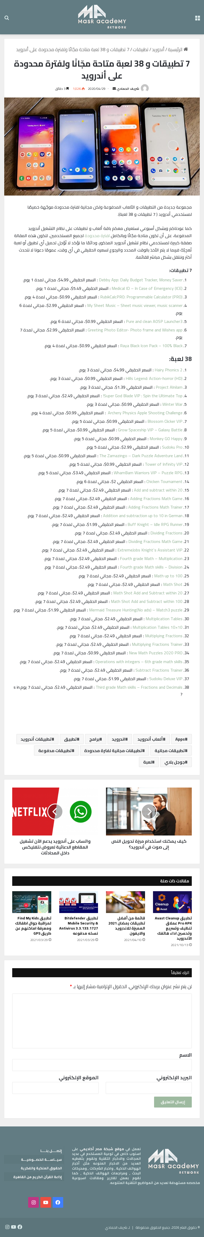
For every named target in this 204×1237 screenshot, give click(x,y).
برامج (94, 739)
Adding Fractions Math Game (156, 498)
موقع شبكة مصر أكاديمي (102, 1149)
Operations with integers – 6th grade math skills (138, 662)
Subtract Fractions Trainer (158, 670)
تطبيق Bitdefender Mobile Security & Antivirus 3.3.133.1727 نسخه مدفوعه (78, 926)
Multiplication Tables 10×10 (157, 627)
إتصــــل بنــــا (51, 1150)
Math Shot (172, 584)
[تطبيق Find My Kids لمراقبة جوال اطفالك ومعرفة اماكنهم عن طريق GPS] (31, 902)
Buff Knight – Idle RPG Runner (155, 524)
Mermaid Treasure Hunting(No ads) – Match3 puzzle (135, 610)
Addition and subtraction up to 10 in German (142, 516)
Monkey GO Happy (166, 439)
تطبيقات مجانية (170, 751)
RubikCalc (108, 297)
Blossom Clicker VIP (164, 421)
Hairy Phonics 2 (168, 370)
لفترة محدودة (97, 236)
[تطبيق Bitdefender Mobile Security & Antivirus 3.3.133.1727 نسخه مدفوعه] (78, 902)
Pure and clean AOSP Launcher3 (154, 321)
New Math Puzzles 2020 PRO (155, 653)
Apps (180, 739)
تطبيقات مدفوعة (55, 751)
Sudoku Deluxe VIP (165, 679)
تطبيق (70, 739)
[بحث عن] (6, 19)
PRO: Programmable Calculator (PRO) (149, 297)
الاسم (185, 1055)
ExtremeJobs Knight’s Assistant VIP (149, 550)
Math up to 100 (168, 576)
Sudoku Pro (172, 447)
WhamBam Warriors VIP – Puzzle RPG (148, 473)
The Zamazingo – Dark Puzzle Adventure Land (140, 456)
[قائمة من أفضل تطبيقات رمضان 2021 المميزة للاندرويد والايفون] (125, 902)
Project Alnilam (169, 387)
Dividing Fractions (166, 533)
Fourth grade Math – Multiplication (151, 558)
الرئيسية (176, 49)
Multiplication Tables (164, 619)
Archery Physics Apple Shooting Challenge (144, 413)
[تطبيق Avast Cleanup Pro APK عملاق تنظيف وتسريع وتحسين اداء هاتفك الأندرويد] (172, 902)
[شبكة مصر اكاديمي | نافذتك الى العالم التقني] (102, 17)
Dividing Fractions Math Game (155, 541)
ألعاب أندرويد (150, 739)
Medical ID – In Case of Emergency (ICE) (147, 288)
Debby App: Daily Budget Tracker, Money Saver (140, 280)
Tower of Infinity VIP (163, 464)
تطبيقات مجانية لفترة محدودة (113, 751)
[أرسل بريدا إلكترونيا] (114, 89)
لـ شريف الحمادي (117, 1227)
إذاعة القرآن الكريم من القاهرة (37, 1177)
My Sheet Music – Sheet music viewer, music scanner (134, 305)
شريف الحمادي (128, 89)
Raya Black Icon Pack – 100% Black (151, 346)
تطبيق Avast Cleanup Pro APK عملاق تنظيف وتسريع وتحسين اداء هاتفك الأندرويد (173, 928)
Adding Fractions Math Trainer (155, 507)
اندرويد (118, 739)
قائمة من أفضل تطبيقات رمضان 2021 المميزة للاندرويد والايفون (126, 926)
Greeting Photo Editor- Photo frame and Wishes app (135, 330)
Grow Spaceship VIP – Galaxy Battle (150, 430)
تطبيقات (140, 49)
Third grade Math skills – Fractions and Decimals (139, 687)
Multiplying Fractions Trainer (157, 644)
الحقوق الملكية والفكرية (41, 1168)
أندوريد (158, 49)
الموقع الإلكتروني (79, 1077)
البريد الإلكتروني (174, 1077)
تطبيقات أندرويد (36, 739)
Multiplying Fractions (163, 636)
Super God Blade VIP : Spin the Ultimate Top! (142, 396)
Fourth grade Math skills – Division (151, 567)
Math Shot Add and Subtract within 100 (146, 601)
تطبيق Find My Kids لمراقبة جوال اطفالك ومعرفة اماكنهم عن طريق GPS (33, 926)
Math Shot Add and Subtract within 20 (147, 593)
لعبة (147, 762)
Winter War (172, 404)
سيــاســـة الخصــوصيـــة (41, 1159)
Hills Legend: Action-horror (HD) (154, 378)
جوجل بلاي (174, 762)
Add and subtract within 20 (158, 490)
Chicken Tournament (164, 481)
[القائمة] (197, 19)
